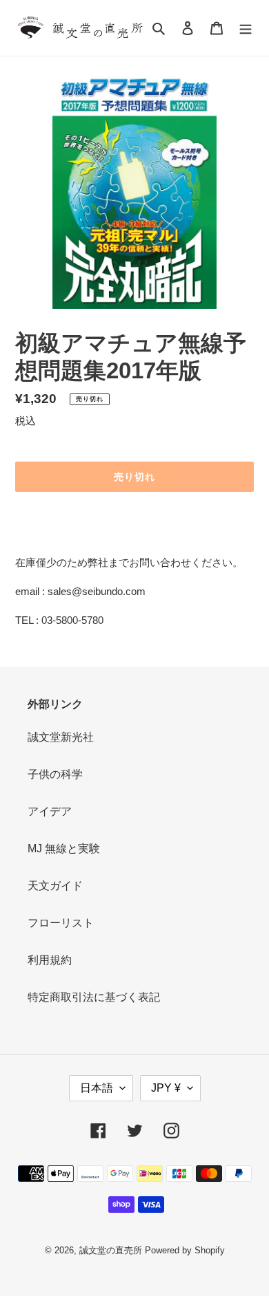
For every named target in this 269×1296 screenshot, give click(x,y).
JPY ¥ (166, 1088)
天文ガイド (55, 886)
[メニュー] (245, 28)
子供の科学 (55, 774)
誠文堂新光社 (61, 737)
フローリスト (61, 923)
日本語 (96, 1088)
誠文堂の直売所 (110, 1250)
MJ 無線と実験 (64, 848)
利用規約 (50, 960)
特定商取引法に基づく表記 (94, 997)
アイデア (50, 811)
